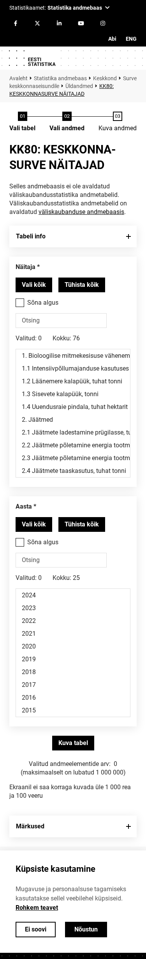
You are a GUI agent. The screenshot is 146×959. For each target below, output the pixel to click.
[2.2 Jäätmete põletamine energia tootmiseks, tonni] (73, 445)
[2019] (73, 659)
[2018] (73, 672)
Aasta (24, 506)
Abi (112, 39)
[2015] (73, 710)
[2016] (73, 697)
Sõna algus (42, 302)
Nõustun (86, 929)
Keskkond (105, 78)
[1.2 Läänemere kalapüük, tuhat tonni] (73, 381)
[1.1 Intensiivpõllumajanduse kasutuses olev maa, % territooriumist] (73, 368)
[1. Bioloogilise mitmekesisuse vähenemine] (73, 355)
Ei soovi (35, 929)
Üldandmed (79, 86)
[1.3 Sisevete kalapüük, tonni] (73, 394)
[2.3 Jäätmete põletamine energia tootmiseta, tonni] (73, 458)
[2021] (73, 633)
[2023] (73, 608)
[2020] (73, 646)
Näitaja (25, 267)
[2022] (73, 620)
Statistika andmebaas (60, 78)
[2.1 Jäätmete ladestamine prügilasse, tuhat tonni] (73, 432)
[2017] (73, 684)
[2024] (73, 595)
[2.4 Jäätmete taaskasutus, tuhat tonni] (73, 470)
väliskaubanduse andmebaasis (81, 212)
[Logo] (32, 58)
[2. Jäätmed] (73, 419)
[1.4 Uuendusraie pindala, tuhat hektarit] (73, 406)
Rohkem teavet (37, 907)
